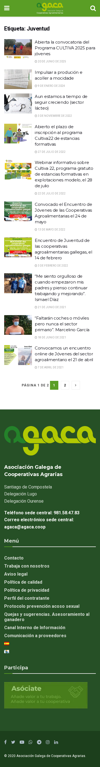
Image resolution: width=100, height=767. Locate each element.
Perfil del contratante (26, 598)
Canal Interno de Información (34, 627)
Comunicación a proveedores (35, 635)
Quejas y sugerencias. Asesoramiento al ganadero (46, 617)
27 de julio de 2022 (51, 151)
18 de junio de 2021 (51, 337)
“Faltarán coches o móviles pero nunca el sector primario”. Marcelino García (62, 323)
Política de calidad (23, 582)
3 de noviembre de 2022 (54, 115)
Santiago (28, 487)
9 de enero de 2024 (51, 85)
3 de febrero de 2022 (52, 265)
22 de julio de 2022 (51, 193)
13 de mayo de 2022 (51, 229)
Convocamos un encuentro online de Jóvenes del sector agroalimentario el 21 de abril (64, 353)
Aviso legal (16, 574)
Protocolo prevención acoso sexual (41, 606)
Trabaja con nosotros (26, 566)
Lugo (20, 494)
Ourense (24, 501)
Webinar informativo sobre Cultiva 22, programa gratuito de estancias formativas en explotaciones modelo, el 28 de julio (64, 174)
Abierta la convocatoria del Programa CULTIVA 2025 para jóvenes (65, 47)
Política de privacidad (26, 590)
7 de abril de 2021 (50, 367)
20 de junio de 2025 (51, 61)
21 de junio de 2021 (51, 307)
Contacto (14, 558)
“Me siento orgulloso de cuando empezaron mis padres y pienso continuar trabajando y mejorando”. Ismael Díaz (61, 288)
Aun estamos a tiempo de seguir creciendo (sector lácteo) (61, 102)
